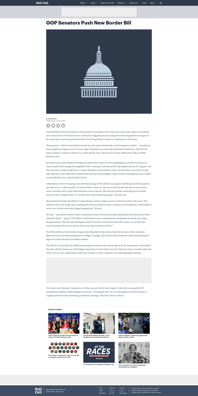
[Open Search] (161, 3)
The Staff (111, 393)
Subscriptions (123, 393)
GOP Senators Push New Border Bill (88, 22)
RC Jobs (121, 390)
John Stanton (52, 118)
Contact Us (112, 388)
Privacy (111, 390)
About (100, 388)
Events (101, 390)
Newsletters (102, 393)
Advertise (122, 388)
